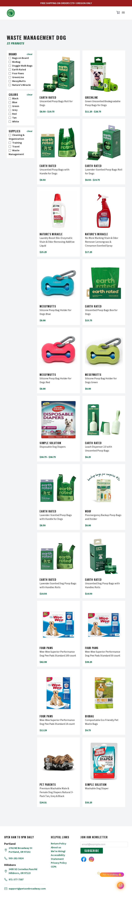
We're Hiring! (58, 851)
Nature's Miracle (21, 85)
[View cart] (118, 13)
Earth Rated (19, 69)
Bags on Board (20, 58)
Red (14, 114)
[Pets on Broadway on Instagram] (91, 859)
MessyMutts (19, 81)
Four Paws (18, 73)
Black (15, 98)
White (15, 121)
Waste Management (16, 152)
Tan (14, 117)
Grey (15, 110)
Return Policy (58, 843)
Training (17, 143)
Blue (14, 102)
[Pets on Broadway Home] (59, 13)
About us (56, 847)
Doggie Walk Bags (22, 66)
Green (15, 106)
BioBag (16, 62)
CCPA (53, 866)
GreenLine (18, 77)
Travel (15, 146)
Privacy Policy (59, 863)
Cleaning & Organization (16, 137)
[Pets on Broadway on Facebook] (83, 859)
